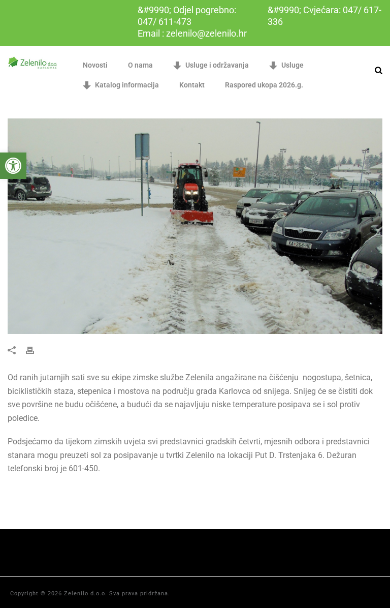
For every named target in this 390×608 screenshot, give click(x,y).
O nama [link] (140, 65)
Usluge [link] (292, 65)
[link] (13, 166)
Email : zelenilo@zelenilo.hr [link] (192, 33)
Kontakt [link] (192, 85)
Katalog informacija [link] (127, 85)
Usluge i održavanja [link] (217, 65)
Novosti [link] (95, 65)
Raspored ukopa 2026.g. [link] (264, 85)
